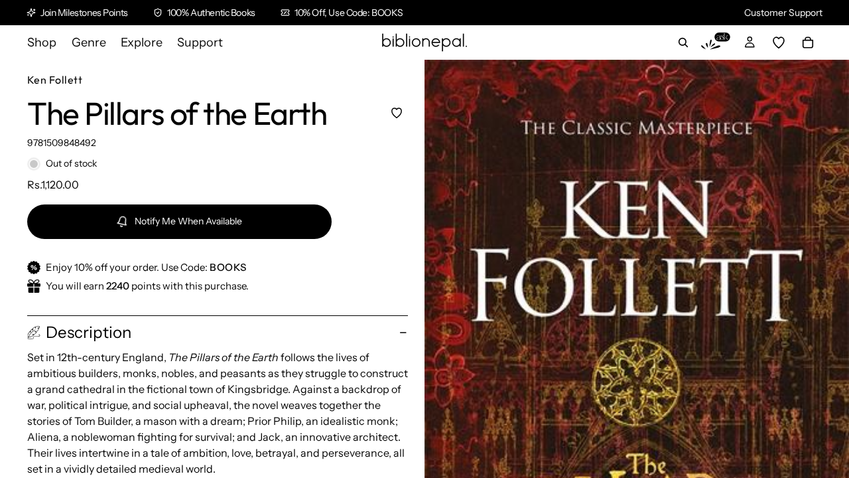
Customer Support (783, 12)
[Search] (683, 42)
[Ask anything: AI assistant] (715, 42)
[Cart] (807, 42)
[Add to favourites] (396, 112)
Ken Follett (54, 79)
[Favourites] (778, 42)
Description (88, 332)
